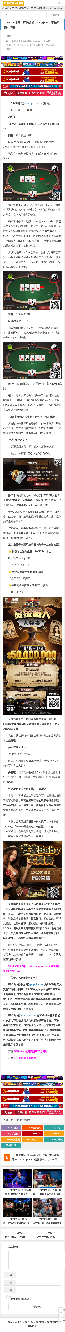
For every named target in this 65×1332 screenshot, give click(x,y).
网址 (9, 1291)
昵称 (10, 1276)
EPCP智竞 (34, 1159)
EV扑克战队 (13, 1133)
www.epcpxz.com (33, 103)
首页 (7, 8)
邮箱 (10, 1283)
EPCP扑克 (13, 1127)
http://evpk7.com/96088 (43, 966)
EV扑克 (56, 1127)
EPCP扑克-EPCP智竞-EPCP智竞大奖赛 (41, 1322)
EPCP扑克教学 (19, 8)
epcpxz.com (28, 1015)
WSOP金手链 (56, 1139)
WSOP (56, 1133)
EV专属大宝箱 (35, 1127)
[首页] (60, 1310)
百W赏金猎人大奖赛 (13, 1145)
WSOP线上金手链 (35, 1139)
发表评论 (54, 15)
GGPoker (34, 1133)
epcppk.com (36, 984)
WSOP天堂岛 (13, 1139)
